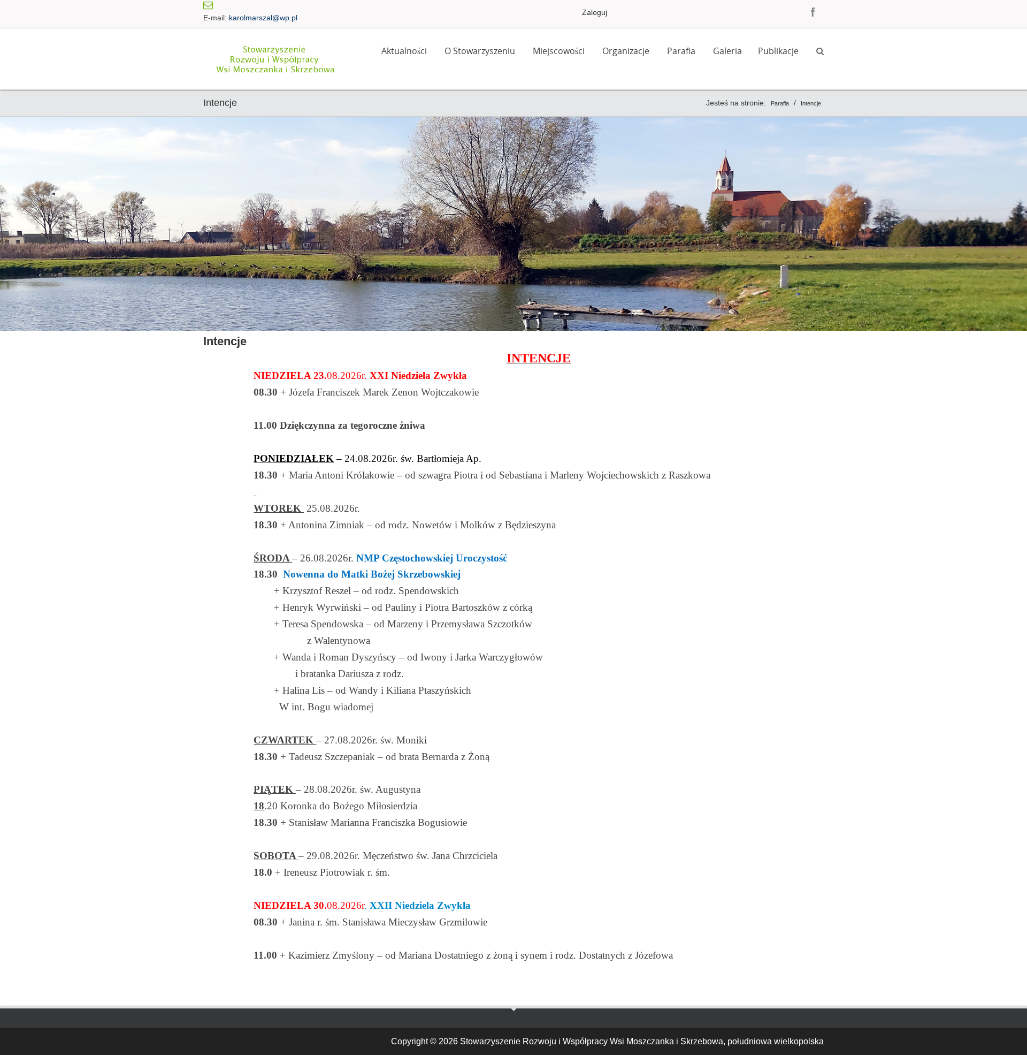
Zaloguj (594, 12)
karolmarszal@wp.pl (263, 17)
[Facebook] (813, 11)
